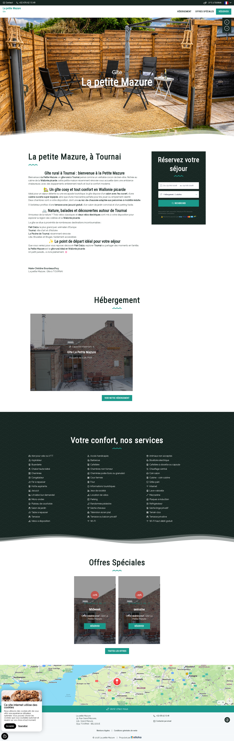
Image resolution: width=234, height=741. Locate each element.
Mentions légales (103, 730)
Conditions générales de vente (125, 730)
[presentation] (226, 22)
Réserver (224, 11)
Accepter (10, 726)
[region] (21, 711)
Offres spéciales (204, 11)
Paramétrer (23, 726)
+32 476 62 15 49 (162, 716)
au (181, 186)
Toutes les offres (117, 651)
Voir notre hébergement (117, 398)
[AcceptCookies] (4, 736)
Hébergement (184, 11)
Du (164, 186)
